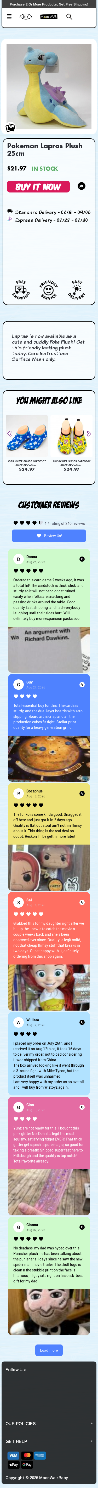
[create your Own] (28, 19)
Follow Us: (15, 1369)
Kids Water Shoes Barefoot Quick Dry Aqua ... (26, 463)
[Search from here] (68, 17)
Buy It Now (38, 186)
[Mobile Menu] (11, 17)
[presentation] (11, 434)
